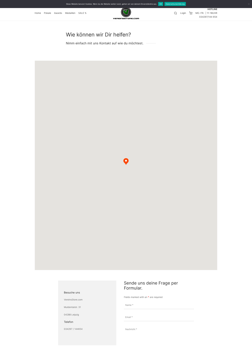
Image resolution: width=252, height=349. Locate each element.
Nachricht (131, 329)
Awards (58, 13)
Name (129, 305)
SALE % (82, 13)
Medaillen (70, 13)
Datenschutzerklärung (175, 4)
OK (160, 4)
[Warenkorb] (190, 13)
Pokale (47, 13)
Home (38, 13)
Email (129, 317)
